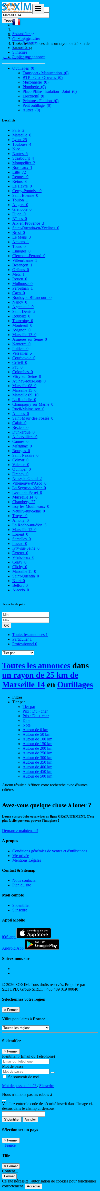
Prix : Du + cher (36, 716)
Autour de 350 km (37, 762)
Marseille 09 (25, 395)
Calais (19, 423)
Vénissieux (23, 557)
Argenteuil (23, 307)
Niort (18, 580)
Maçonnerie (35, 82)
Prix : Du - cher (35, 711)
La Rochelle (24, 399)
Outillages (75, 684)
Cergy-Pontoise (27, 191)
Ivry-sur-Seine (25, 548)
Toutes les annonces (30, 634)
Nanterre (21, 344)
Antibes (20, 413)
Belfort (20, 585)
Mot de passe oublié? (19, 1085)
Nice (18, 149)
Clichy (19, 567)
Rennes (20, 177)
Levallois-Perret (27, 492)
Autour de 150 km (37, 743)
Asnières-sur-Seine (29, 339)
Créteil (19, 362)
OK (6, 625)
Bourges (21, 450)
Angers (20, 204)
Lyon (19, 139)
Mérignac (22, 446)
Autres (31, 110)
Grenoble (22, 209)
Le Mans (21, 237)
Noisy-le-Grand (27, 478)
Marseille (21, 135)
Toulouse (21, 144)
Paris (18, 130)
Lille (19, 172)
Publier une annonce (28, 57)
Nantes (20, 153)
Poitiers (20, 348)
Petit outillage (37, 105)
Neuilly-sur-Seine (28, 511)
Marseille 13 (24, 334)
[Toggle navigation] (38, 9)
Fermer (9, 1176)
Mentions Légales (26, 860)
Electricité (34, 96)
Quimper (21, 469)
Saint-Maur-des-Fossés (32, 418)
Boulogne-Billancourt (32, 297)
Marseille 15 (24, 390)
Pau (17, 367)
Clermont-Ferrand (28, 256)
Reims (19, 181)
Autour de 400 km (37, 767)
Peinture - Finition (40, 101)
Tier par (29, 706)
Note (27, 725)
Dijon (19, 214)
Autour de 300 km (37, 757)
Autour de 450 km (37, 771)
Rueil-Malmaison (28, 409)
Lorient (20, 534)
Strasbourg (23, 158)
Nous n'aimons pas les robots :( (27, 1094)
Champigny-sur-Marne (32, 404)
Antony (20, 520)
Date (26, 720)
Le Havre (22, 186)
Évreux (20, 553)
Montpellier (23, 163)
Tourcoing (22, 321)
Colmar (20, 460)
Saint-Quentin (25, 576)
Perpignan (22, 288)
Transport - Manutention (45, 73)
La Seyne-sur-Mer (29, 488)
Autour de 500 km (37, 776)
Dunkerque (23, 432)
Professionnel (24, 644)
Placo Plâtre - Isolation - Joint (50, 91)
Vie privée (20, 855)
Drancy (20, 474)
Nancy (19, 302)
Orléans (20, 269)
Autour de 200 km (37, 748)
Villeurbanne (24, 260)
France (10, 1145)
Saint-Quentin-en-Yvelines (35, 228)
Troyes (19, 515)
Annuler (30, 1119)
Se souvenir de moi (23, 1077)
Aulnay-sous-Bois (29, 381)
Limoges (21, 251)
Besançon (22, 265)
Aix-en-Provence (28, 223)
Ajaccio (20, 590)
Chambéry (23, 502)
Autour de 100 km (37, 739)
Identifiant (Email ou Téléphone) (28, 1056)
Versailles (22, 353)
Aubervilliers (24, 437)
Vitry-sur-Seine (26, 376)
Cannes (20, 441)
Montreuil (22, 325)
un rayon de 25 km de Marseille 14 (40, 679)
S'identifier (31, 38)
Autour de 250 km (37, 753)
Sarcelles (21, 539)
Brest (18, 232)
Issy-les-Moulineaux (30, 506)
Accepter (33, 1186)
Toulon (20, 200)
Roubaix (21, 316)
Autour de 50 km (36, 734)
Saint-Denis (23, 311)
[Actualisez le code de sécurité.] (4, 1099)
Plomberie (34, 87)
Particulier (22, 639)
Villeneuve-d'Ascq (29, 483)
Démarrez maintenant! (20, 830)
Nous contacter (24, 880)
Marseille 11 (24, 571)
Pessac (19, 543)
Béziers (20, 427)
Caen (18, 293)
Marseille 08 (24, 386)
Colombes (22, 372)
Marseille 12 (24, 529)
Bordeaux (22, 167)
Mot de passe (12, 1066)
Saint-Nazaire (25, 455)
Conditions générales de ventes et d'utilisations (49, 851)
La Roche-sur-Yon (29, 525)
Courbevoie (23, 358)
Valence (20, 464)
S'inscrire (30, 43)
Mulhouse (22, 283)
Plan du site (21, 885)
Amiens (20, 242)
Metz (18, 274)
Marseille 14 (24, 497)
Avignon (21, 330)
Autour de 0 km (35, 730)
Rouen (19, 279)
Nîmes (19, 218)
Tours (19, 246)
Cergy (19, 562)
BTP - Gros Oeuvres (43, 77)
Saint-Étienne (25, 195)
